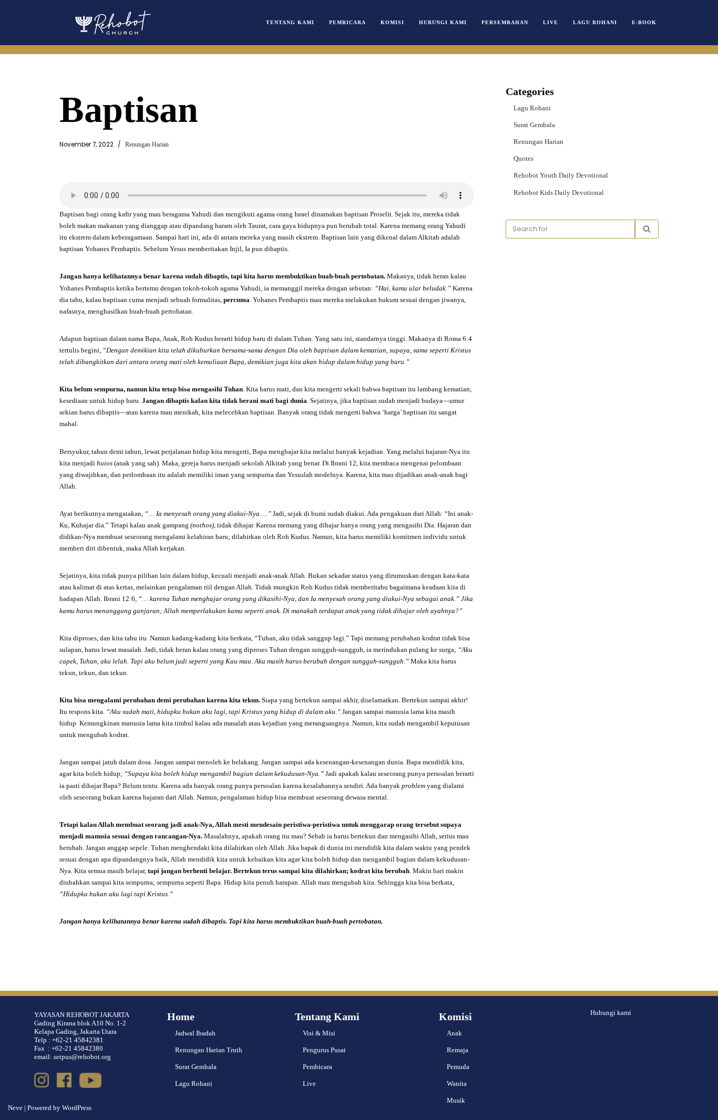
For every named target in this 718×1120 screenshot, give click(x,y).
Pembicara (347, 22)
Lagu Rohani (595, 22)
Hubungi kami (610, 1013)
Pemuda (458, 1067)
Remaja (457, 1050)
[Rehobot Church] (112, 22)
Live (550, 22)
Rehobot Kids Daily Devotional (559, 192)
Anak (454, 1033)
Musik (456, 1100)
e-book (644, 22)
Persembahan (504, 22)
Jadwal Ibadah (195, 1033)
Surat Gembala (534, 125)
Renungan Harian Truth (208, 1050)
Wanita (457, 1083)
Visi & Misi (319, 1033)
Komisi (392, 22)
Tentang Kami (290, 22)
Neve (15, 1108)
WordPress (76, 1108)
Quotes (524, 158)
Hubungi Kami (443, 22)
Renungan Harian (147, 144)
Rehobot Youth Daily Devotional (561, 175)
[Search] (647, 229)
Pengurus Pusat (324, 1050)
